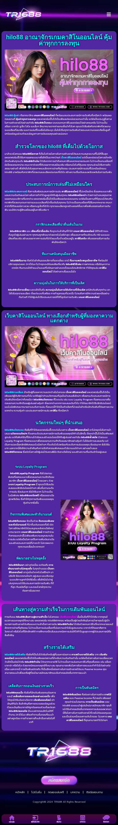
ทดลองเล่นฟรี (56, 792)
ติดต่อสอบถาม (94, 792)
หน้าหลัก (20, 792)
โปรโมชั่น (36, 792)
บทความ (75, 792)
